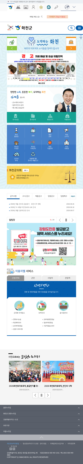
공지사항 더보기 (73, 196)
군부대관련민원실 (49, 319)
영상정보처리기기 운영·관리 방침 (34, 444)
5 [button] (21, 79)
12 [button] (47, 79)
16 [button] (59, 79)
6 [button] (24, 79)
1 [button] (9, 79)
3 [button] (15, 79)
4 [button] (18, 79)
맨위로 (41, 437)
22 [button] (38, 81)
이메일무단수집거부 (57, 444)
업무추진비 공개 (17, 105)
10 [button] (41, 79)
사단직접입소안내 (49, 326)
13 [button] (50, 79)
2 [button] (12, 79)
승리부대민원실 (17, 326)
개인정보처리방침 (13, 444)
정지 (42, 81)
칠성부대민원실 (48, 323)
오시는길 (14, 446)
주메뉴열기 (79, 27)
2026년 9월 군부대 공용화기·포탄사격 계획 (25, 204)
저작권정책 (71, 444)
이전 (60, 220)
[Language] (68, 7)
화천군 (19, 28)
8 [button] (35, 79)
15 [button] (56, 79)
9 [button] (38, 79)
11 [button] (44, 79)
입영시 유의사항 (18, 329)
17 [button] (62, 79)
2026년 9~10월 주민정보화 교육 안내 (23, 207)
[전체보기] (45, 81)
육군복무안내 (17, 323)
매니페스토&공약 (18, 108)
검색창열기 (71, 28)
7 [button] (29, 79)
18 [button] (65, 79)
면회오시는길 (17, 319)
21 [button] (74, 79)
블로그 (14, 449)
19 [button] (68, 79)
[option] (41, 69)
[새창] (18, 7)
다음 (72, 220)
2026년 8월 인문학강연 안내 (20, 210)
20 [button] (71, 79)
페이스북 (11, 449)
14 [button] (53, 79)
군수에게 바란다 (17, 102)
